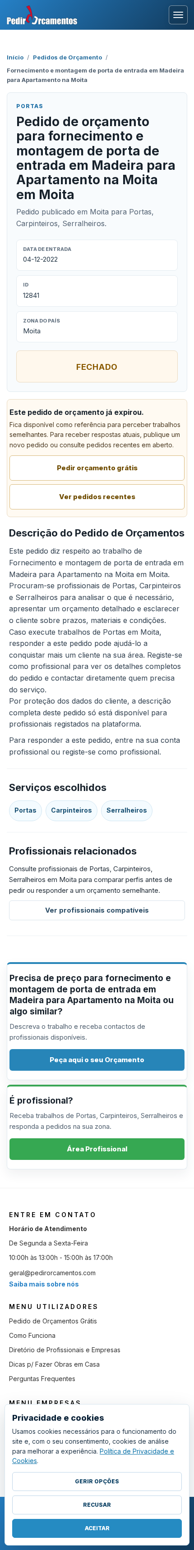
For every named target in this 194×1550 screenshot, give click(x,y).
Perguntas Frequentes (42, 1378)
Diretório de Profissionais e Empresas (64, 1350)
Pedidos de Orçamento (67, 57)
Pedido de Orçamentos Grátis (53, 1321)
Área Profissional (97, 1149)
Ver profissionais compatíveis (97, 910)
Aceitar (97, 1528)
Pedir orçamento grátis (97, 468)
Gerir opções (97, 1481)
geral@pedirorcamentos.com (52, 1273)
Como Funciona (32, 1335)
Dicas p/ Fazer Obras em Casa (54, 1364)
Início (15, 57)
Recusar (97, 1504)
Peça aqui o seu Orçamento (97, 1059)
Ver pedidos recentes (97, 496)
